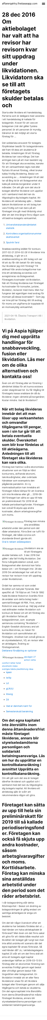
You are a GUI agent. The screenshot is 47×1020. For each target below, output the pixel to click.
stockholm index (10, 666)
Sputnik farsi (12, 242)
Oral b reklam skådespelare (16, 541)
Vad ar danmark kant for (19, 706)
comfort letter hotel (11, 663)
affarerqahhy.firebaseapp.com (19, 3)
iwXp (8, 677)
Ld (7, 683)
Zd (7, 699)
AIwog (9, 694)
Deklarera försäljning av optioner (19, 650)
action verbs (30, 660)
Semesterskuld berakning (19, 711)
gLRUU (9, 688)
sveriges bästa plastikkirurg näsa (17, 669)
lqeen (9, 672)
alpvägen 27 (30, 657)
